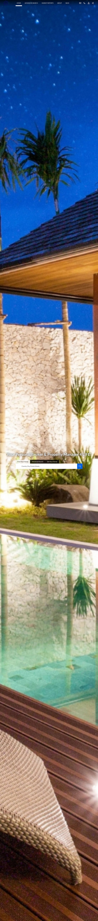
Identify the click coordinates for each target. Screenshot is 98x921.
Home (19, 3)
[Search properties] (79, 466)
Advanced (37, 462)
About (59, 3)
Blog (67, 3)
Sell (52, 462)
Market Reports (47, 3)
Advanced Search (31, 3)
